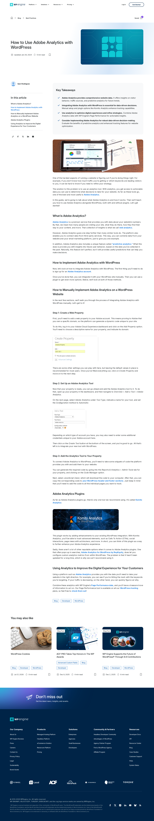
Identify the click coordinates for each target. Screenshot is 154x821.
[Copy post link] (13, 136)
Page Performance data (102, 585)
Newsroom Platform (44, 748)
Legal (12, 761)
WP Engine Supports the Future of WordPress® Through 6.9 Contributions (121, 655)
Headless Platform (43, 739)
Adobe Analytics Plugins (20, 120)
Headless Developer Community (105, 734)
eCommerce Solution (44, 743)
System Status (134, 765)
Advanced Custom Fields (67, 663)
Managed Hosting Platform (46, 734)
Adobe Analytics (91, 195)
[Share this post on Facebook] (18, 136)
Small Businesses (74, 743)
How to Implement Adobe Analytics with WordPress (26, 108)
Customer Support (135, 756)
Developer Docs (135, 734)
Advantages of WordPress (103, 739)
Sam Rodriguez (23, 84)
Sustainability (14, 765)
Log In (124, 4)
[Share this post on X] (23, 136)
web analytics (125, 228)
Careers (13, 748)
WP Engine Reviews (17, 739)
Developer (66, 601)
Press (12, 743)
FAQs (131, 761)
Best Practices (31, 18)
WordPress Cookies (20, 654)
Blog (19, 18)
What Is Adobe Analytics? (21, 104)
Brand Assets (14, 770)
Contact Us (13, 752)
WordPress (79, 601)
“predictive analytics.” (122, 244)
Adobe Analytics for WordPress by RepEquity (102, 552)
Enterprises (72, 734)
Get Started (136, 5)
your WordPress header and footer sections (103, 481)
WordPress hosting (129, 588)
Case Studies (133, 752)
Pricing (69, 4)
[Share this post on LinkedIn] (28, 136)
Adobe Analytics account (79, 271)
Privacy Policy (15, 756)
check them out (79, 591)
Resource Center (135, 743)
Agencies (72, 739)
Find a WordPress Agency (103, 748)
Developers (73, 748)
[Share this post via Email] (33, 136)
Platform (32, 4)
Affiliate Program (99, 752)
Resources (57, 4)
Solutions (44, 4)
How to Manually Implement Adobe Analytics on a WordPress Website (25, 114)
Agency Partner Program (102, 743)
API (130, 739)
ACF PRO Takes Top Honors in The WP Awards (75, 655)
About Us (13, 734)
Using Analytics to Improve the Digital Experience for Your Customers (26, 125)
